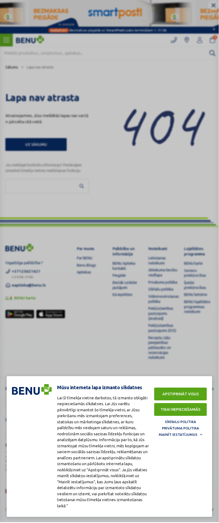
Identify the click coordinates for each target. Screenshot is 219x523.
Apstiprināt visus (180, 394)
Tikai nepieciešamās (180, 409)
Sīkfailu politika (180, 422)
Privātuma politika (180, 428)
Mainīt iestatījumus (178, 434)
